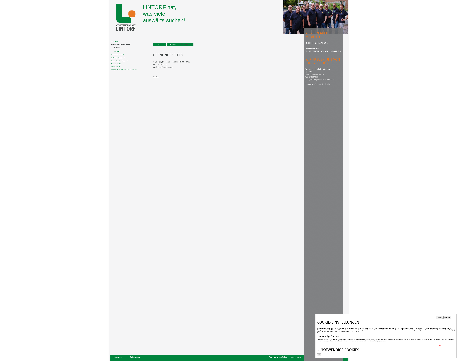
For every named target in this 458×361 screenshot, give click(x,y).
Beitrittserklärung (316, 43)
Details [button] (439, 345)
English (439, 317)
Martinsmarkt (116, 64)
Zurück (156, 76)
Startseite (114, 41)
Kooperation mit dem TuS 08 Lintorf (123, 70)
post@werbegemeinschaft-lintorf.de (320, 80)
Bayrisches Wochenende (119, 61)
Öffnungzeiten (187, 44)
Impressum (117, 357)
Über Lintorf (115, 67)
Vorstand (117, 51)
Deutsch (447, 317)
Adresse (173, 44)
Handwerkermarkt (117, 55)
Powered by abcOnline (278, 357)
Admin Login (296, 357)
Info (159, 44)
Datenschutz (135, 357)
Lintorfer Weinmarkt (118, 58)
